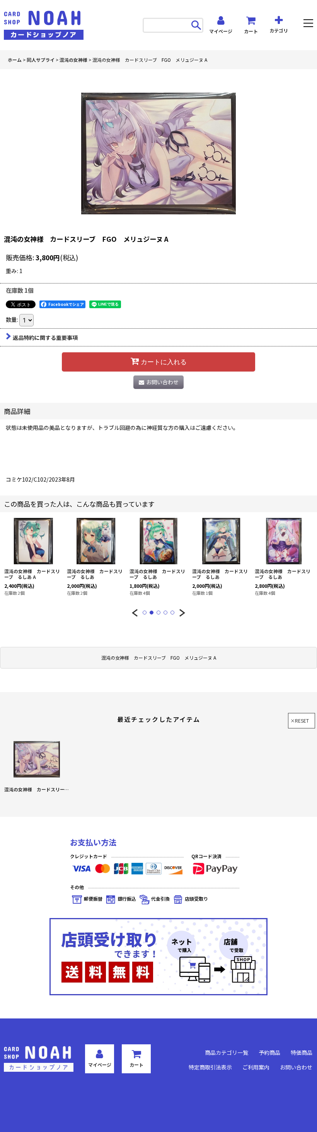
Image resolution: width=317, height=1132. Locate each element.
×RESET (299, 720)
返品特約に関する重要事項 (45, 337)
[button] (308, 24)
